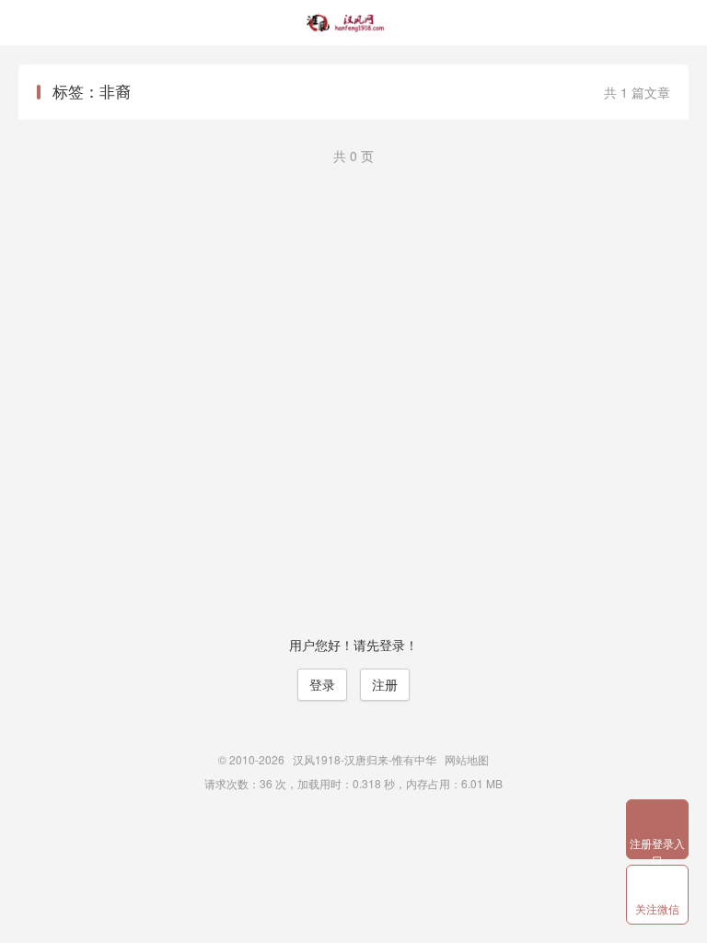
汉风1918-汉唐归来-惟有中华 (354, 23)
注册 (385, 684)
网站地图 (467, 759)
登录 (322, 684)
